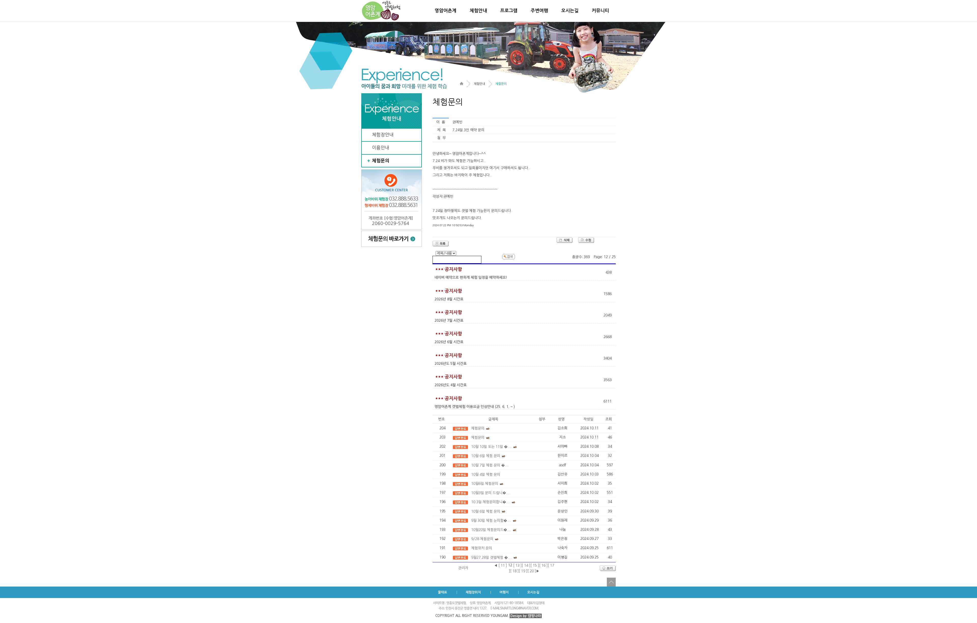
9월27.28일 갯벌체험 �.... (491, 557)
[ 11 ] (502, 565)
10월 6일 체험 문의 (485, 456)
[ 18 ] (514, 571)
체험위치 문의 (481, 548)
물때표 (442, 592)
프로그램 (509, 10)
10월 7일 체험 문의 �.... (490, 465)
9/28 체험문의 (482, 539)
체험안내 (478, 10)
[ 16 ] (543, 565)
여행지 (504, 592)
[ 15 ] (534, 565)
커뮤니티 (600, 10)
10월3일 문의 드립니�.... (490, 493)
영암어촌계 (445, 10)
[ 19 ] (523, 571)
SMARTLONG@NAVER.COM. (519, 608)
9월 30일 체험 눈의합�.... (491, 520)
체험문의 (380, 160)
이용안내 (380, 147)
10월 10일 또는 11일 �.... (491, 446)
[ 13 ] (517, 565)
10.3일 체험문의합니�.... (490, 502)
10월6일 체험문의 (484, 483)
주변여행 (539, 10)
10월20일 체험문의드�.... (491, 530)
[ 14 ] (526, 565)
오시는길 (570, 10)
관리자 (463, 568)
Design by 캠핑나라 (525, 616)
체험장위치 (473, 592)
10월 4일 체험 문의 (485, 474)
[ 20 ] (531, 571)
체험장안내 (383, 134)
